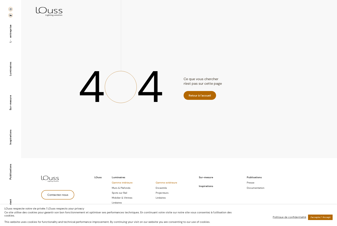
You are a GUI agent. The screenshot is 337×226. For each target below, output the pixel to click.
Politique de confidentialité (289, 217)
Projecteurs (162, 192)
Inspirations (10, 137)
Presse (250, 182)
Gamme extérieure (166, 182)
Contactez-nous (57, 195)
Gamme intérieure (122, 182)
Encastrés (161, 187)
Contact (10, 204)
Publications (10, 172)
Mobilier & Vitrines (122, 197)
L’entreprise (10, 34)
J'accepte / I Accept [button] (320, 217)
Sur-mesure (10, 102)
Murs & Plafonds (121, 187)
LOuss (98, 177)
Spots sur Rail (119, 192)
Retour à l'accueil (200, 95)
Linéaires (117, 202)
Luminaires (10, 69)
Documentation (255, 187)
